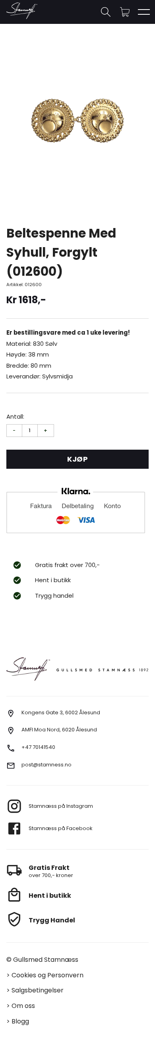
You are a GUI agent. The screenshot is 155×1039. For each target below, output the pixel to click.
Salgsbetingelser (38, 990)
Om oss (23, 1005)
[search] (105, 11)
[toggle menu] (143, 11)
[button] (124, 11)
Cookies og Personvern (47, 975)
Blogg (20, 1021)
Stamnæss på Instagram (61, 806)
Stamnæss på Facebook (61, 828)
